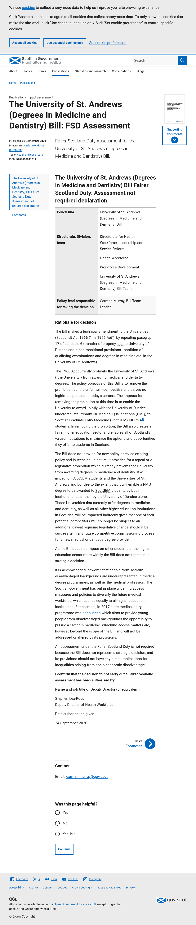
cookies (28, 7)
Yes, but (69, 834)
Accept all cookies (24, 43)
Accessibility (16, 887)
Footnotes (19, 215)
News (42, 71)
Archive (33, 887)
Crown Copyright (82, 887)
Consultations (121, 71)
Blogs (141, 71)
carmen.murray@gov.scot (87, 776)
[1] (142, 419)
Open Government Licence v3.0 (75, 904)
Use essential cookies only (65, 43)
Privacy (130, 887)
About (13, 71)
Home (12, 82)
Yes (66, 812)
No (65, 823)
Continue (64, 849)
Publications (60, 71)
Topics (27, 71)
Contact (47, 887)
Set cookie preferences (108, 43)
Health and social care (30, 154)
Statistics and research (90, 71)
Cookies (62, 887)
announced (91, 613)
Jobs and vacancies (109, 887)
